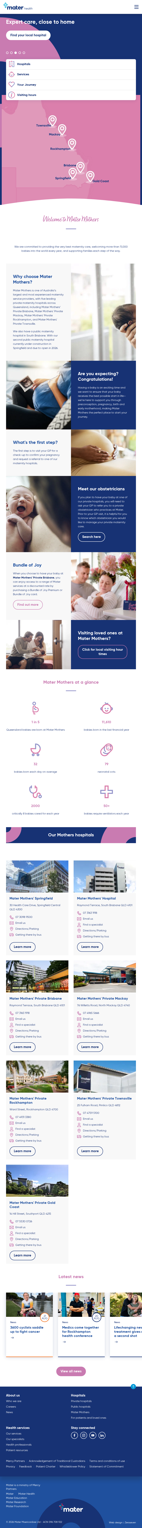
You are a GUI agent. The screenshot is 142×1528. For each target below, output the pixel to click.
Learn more (19, 41)
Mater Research (16, 1502)
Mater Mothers (80, 1412)
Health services (18, 1428)
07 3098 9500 (23, 917)
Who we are (13, 1401)
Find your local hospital (28, 35)
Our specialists (15, 1439)
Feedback (25, 1466)
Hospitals (78, 1395)
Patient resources (17, 1450)
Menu (136, 7)
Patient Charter (45, 1466)
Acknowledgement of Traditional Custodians (57, 1461)
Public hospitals (80, 1406)
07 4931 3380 (23, 1117)
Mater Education (16, 1498)
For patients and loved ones (88, 1418)
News (9, 1412)
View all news (71, 1371)
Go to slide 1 (7, 53)
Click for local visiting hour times (102, 652)
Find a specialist (93, 924)
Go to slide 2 (11, 53)
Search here (91, 537)
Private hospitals (81, 1401)
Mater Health (26, 1494)
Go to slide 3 (15, 53)
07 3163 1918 (90, 913)
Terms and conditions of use (107, 1461)
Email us (20, 923)
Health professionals (19, 1444)
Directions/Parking (27, 929)
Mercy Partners (15, 1461)
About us (13, 1395)
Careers (11, 1406)
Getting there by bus (28, 935)
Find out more (27, 604)
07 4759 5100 (91, 1113)
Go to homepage (18, 7)
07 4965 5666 (91, 1013)
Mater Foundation (17, 1506)
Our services (13, 1433)
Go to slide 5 (24, 53)
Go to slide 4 (20, 53)
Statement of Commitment (106, 1466)
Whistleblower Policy (72, 1466)
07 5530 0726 (23, 1221)
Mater (10, 1494)
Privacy (10, 1466)
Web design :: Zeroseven (122, 1522)
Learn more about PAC (27, 41)
